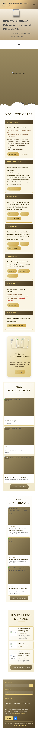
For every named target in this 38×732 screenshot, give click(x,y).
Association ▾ (13, 701)
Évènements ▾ (8, 703)
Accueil (7, 701)
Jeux (28, 701)
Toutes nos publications (19, 487)
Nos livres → (12, 271)
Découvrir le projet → (14, 188)
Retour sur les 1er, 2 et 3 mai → (16, 325)
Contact (7, 706)
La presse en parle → (14, 218)
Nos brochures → (24, 271)
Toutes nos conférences (19, 598)
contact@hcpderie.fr (18, 714)
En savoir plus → (13, 154)
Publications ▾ (17, 703)
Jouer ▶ (19, 372)
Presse (24, 703)
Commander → (12, 275)
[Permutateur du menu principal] (33, 4)
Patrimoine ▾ (22, 701)
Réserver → (24, 214)
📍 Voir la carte (24, 154)
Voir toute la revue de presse (21, 667)
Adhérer (9, 718)
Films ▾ (29, 703)
